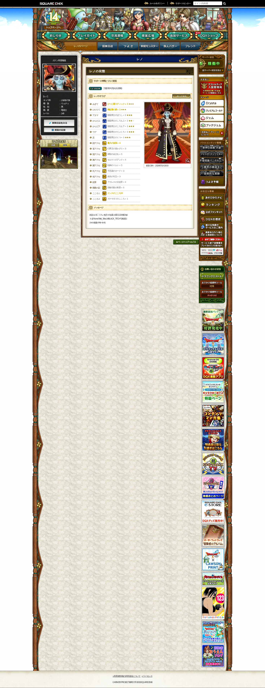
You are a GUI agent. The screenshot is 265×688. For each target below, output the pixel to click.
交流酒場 (117, 35)
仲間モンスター (149, 47)
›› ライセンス (147, 676)
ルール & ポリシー (157, 3)
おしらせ (56, 35)
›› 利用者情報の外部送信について (127, 676)
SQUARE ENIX (51, 3)
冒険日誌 (107, 47)
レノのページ (80, 46)
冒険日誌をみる (59, 123)
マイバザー (169, 47)
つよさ (128, 47)
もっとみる (181, 96)
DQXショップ (209, 35)
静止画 (64, 145)
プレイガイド (87, 35)
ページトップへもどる (186, 241)
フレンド (190, 47)
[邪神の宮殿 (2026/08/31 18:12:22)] (59, 157)
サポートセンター (183, 3)
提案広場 (148, 35)
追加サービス (179, 35)
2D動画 (53, 145)
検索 (224, 3)
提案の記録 (59, 130)
